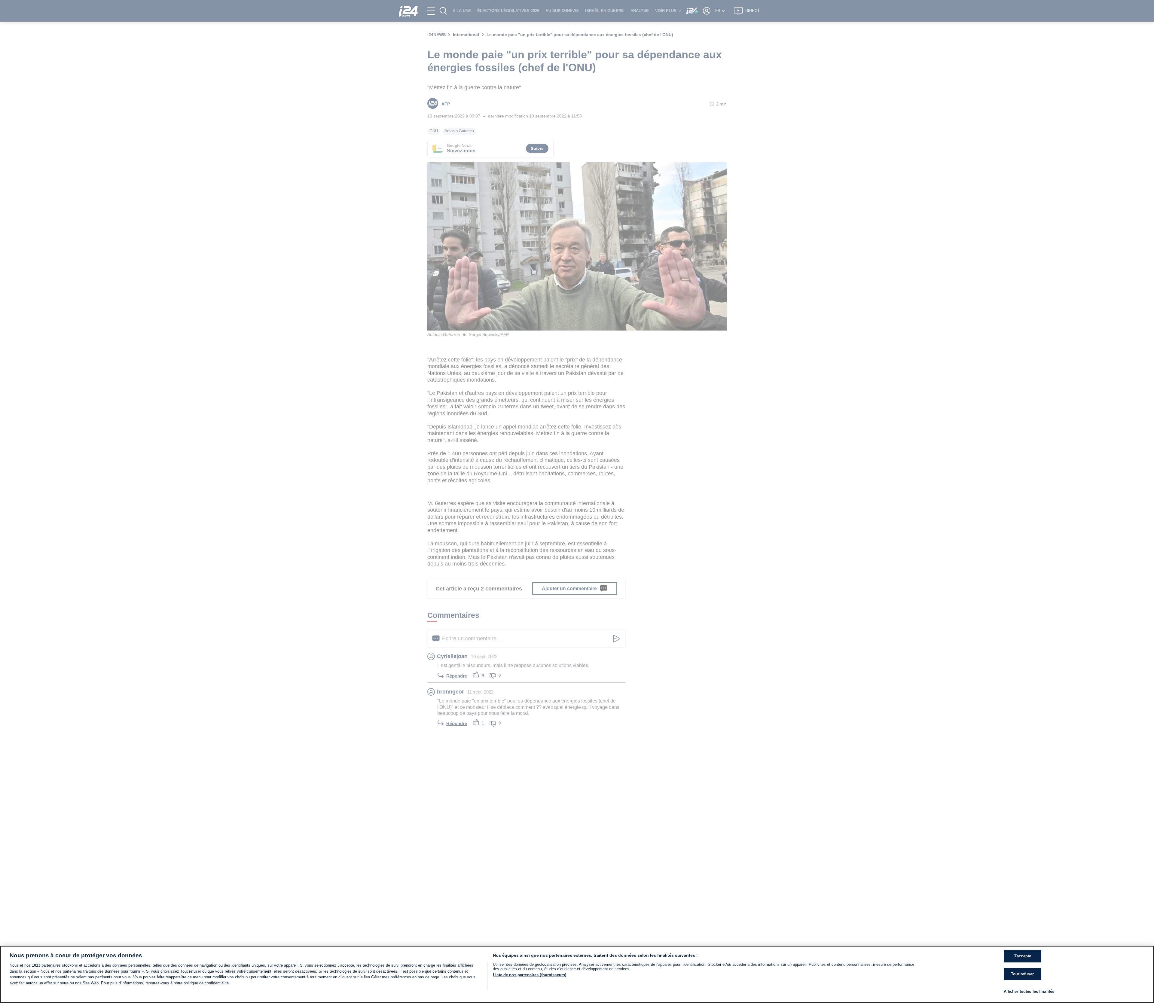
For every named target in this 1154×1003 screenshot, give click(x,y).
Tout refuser (1022, 974)
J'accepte (1022, 956)
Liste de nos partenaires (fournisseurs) (529, 975)
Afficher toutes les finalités (1029, 991)
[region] (577, 974)
